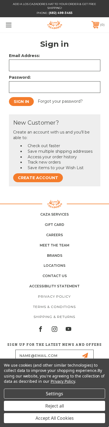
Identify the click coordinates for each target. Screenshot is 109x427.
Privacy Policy (54, 296)
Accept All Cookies (54, 418)
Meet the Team (54, 245)
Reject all (54, 406)
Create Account (38, 177)
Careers (54, 235)
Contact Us (54, 276)
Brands (54, 255)
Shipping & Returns (54, 317)
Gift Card (54, 225)
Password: (20, 77)
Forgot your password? (60, 101)
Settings (54, 394)
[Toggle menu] (15, 25)
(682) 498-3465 (60, 13)
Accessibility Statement (54, 286)
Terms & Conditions (54, 307)
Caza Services (54, 214)
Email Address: (24, 56)
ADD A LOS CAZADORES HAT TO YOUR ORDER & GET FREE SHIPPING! (54, 6)
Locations (54, 265)
